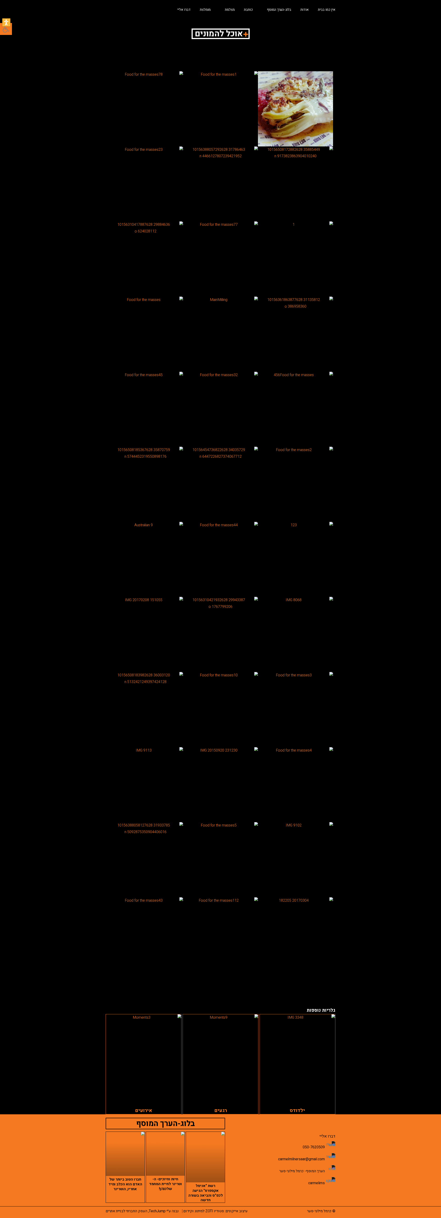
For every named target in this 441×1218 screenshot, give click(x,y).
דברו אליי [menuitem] (184, 9)
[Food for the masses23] (145, 184)
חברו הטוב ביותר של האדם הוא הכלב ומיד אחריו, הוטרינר (125, 1184)
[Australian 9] (145, 559)
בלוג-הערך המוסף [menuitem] (279, 9)
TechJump (157, 1211)
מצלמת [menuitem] (230, 9)
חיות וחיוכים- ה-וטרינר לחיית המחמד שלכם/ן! (165, 1184)
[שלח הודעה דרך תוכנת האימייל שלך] (330, 1157)
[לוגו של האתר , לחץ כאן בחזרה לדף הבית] (129, 8)
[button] (6, 22)
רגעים (220, 1110)
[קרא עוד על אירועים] (143, 1058)
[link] (295, 108)
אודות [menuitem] (304, 9)
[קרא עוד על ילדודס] (297, 1058)
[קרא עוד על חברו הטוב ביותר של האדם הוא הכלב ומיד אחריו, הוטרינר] (125, 1154)
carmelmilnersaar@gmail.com (301, 1159)
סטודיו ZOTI (214, 1211)
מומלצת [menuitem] (205, 9)
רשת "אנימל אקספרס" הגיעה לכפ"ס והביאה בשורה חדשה (205, 1193)
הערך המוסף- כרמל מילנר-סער (302, 1171)
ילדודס (297, 1110)
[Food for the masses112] (220, 934)
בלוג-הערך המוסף (165, 1123)
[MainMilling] (220, 334)
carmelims (316, 1183)
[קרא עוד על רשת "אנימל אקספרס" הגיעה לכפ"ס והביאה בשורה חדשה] (205, 1157)
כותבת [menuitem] (248, 9)
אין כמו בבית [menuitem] (326, 9)
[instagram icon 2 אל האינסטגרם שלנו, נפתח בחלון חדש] (330, 1181)
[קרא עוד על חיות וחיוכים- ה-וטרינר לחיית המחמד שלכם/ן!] (165, 1154)
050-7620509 (314, 1147)
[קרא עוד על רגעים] (220, 1058)
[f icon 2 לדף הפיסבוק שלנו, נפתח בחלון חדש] (330, 1169)
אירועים (143, 1110)
